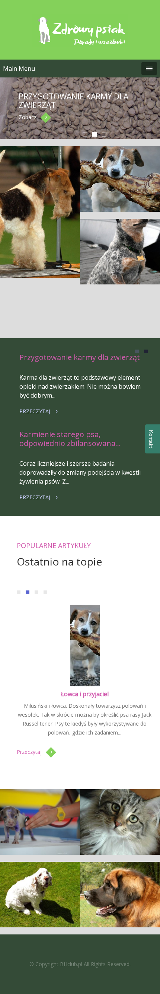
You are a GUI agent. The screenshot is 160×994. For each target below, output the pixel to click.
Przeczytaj (34, 411)
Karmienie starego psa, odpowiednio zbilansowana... (70, 438)
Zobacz (27, 117)
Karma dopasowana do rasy (40, 335)
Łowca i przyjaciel (85, 694)
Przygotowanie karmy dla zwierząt (73, 100)
